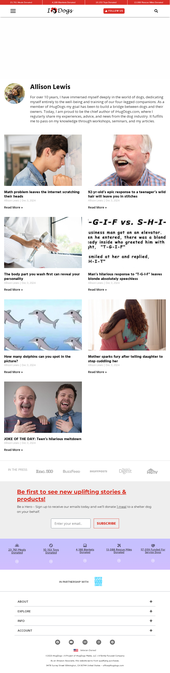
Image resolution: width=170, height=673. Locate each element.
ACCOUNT (25, 630)
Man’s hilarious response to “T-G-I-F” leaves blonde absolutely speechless (125, 276)
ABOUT (23, 601)
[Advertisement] (85, 48)
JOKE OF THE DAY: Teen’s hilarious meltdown (42, 439)
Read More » (13, 207)
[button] (156, 11)
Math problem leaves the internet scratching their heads (42, 194)
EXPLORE (24, 611)
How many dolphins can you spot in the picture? (37, 359)
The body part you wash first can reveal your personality (42, 276)
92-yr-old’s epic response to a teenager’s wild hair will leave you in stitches (127, 194)
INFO (21, 621)
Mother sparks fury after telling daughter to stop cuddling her (125, 359)
